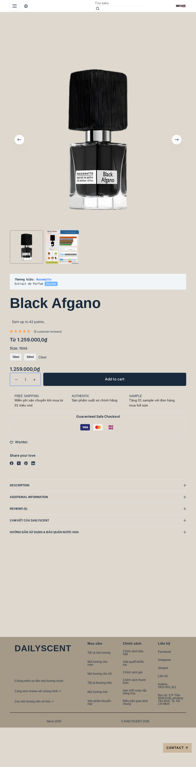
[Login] (26, 6)
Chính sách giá (132, 672)
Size (18, 348)
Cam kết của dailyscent (30, 520)
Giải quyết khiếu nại (133, 663)
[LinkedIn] (33, 463)
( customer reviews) (48, 331)
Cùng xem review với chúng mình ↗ (38, 691)
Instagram (164, 660)
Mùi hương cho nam (97, 663)
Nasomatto (43, 279)
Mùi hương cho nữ (99, 673)
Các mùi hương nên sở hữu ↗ (34, 701)
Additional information (29, 497)
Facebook (164, 651)
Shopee (163, 668)
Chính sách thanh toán (134, 681)
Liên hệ (163, 676)
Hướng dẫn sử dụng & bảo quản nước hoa (44, 532)
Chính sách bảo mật (133, 653)
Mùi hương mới (97, 692)
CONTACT (177, 748)
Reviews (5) (18, 508)
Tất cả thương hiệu (99, 683)
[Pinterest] (26, 463)
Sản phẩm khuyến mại (99, 702)
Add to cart (171, 25)
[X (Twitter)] (19, 463)
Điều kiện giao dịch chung (135, 702)
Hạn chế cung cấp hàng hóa (135, 692)
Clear (42, 357)
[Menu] (14, 6)
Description (19, 485)
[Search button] (97, 8)
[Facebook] (11, 463)
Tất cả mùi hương (98, 652)
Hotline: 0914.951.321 (167, 686)
